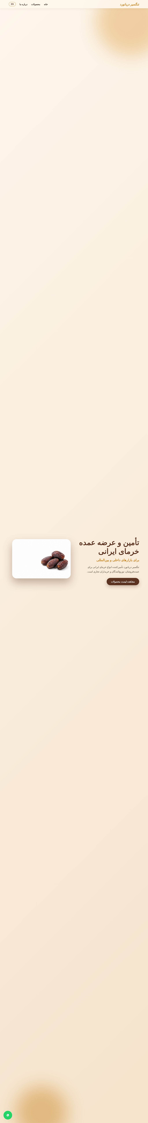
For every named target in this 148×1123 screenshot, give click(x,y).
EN (12, 4)
